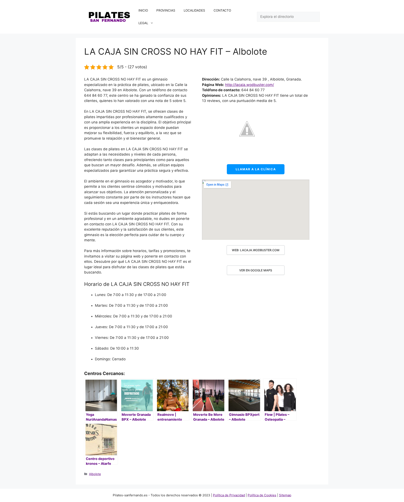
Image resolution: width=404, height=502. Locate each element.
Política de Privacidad (229, 495)
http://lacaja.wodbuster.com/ (249, 85)
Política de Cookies (262, 495)
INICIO (143, 10)
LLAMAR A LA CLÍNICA (256, 169)
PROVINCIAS (165, 10)
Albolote (95, 474)
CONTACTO (222, 10)
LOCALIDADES (194, 10)
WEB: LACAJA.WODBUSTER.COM (255, 250)
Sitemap (285, 495)
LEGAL (143, 23)
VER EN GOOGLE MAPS (255, 270)
